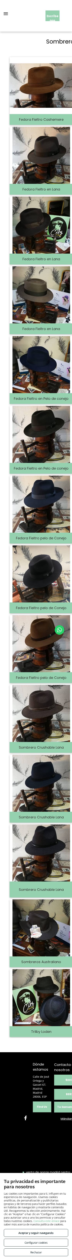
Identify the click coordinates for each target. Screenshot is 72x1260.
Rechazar (36, 1252)
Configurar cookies (36, 1242)
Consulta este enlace (46, 1221)
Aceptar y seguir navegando (35, 1233)
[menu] (6, 13)
